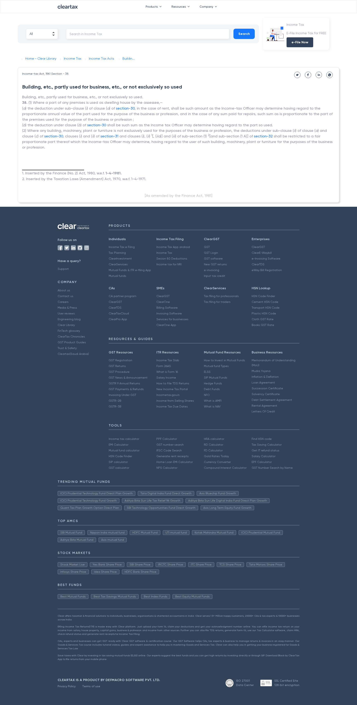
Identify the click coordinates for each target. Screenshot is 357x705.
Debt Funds (212, 389)
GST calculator (119, 467)
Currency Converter (217, 462)
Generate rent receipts (172, 456)
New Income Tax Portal (172, 389)
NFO (207, 395)
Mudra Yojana (261, 371)
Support (63, 268)
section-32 (263, 136)
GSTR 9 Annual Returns (124, 383)
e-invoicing (211, 270)
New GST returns (215, 264)
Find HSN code (262, 438)
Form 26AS (163, 366)
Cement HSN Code (265, 301)
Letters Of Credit (263, 411)
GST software (213, 258)
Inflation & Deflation (265, 376)
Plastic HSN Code (264, 313)
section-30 (125, 108)
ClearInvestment (120, 258)
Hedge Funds (213, 383)
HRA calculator (214, 438)
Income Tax (164, 252)
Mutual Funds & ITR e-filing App (130, 270)
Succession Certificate (267, 388)
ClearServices (118, 264)
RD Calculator (213, 444)
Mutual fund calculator (124, 450)
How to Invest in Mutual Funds (224, 360)
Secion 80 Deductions (171, 258)
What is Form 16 (167, 371)
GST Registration (120, 360)
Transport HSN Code (266, 307)
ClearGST (258, 247)
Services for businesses (172, 319)
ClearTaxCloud (119, 313)
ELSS (207, 371)
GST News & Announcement (128, 377)
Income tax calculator (124, 438)
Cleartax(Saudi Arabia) (73, 353)
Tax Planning (117, 252)
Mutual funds (117, 276)
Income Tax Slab (167, 360)
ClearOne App (166, 325)
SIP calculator (118, 462)
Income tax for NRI (169, 264)
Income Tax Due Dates (172, 406)
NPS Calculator (166, 467)
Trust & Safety (67, 348)
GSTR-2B (115, 400)
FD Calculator (213, 450)
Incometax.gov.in (168, 395)
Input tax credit (214, 276)
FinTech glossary (69, 330)
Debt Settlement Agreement (272, 400)
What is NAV (212, 406)
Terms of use (91, 686)
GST (207, 247)
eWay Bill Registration (267, 270)
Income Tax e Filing (122, 247)
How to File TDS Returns (172, 383)
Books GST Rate (263, 325)
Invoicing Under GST (122, 395)
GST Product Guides (72, 342)
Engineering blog (69, 319)
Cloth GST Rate (263, 319)
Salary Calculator (263, 456)
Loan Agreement (263, 382)
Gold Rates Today (216, 456)
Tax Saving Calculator (267, 444)
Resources (178, 6)
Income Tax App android (173, 247)
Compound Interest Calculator (225, 467)
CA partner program (122, 296)
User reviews (66, 313)
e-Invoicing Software (266, 258)
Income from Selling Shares (175, 400)
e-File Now (300, 42)
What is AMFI (212, 400)
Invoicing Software (169, 313)
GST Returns (117, 366)
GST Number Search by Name (272, 467)
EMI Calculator (118, 444)
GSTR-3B (115, 406)
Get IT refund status (265, 450)
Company (206, 6)
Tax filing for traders (217, 301)
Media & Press (67, 307)
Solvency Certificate (266, 394)
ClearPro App (118, 319)
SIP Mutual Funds (215, 377)
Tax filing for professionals (221, 296)
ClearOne (163, 301)
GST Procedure (119, 371)
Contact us (65, 296)
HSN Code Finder (263, 296)
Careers (63, 301)
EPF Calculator (262, 462)
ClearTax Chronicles (71, 336)
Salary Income (166, 377)
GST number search (170, 444)
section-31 (109, 136)
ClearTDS (258, 264)
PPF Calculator (166, 438)
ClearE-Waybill (262, 252)
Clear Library (66, 325)
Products (152, 6)
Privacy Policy (67, 686)
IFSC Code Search (169, 450)
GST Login (211, 252)
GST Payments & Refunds (126, 389)
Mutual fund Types (216, 366)
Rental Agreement (264, 405)
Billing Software (167, 307)
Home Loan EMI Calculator (174, 462)
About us (64, 290)
